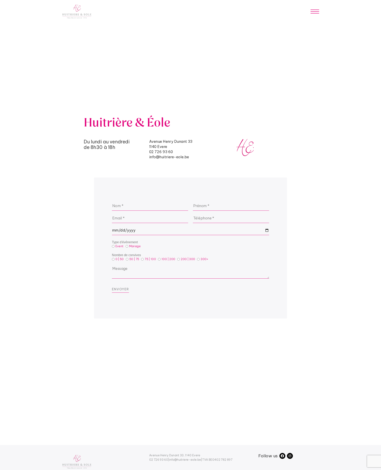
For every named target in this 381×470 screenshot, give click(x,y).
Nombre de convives (126, 255)
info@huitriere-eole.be (169, 157)
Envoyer (120, 289)
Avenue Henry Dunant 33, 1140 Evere (174, 455)
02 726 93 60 (161, 152)
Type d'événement (125, 242)
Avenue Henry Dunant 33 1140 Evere (170, 144)
